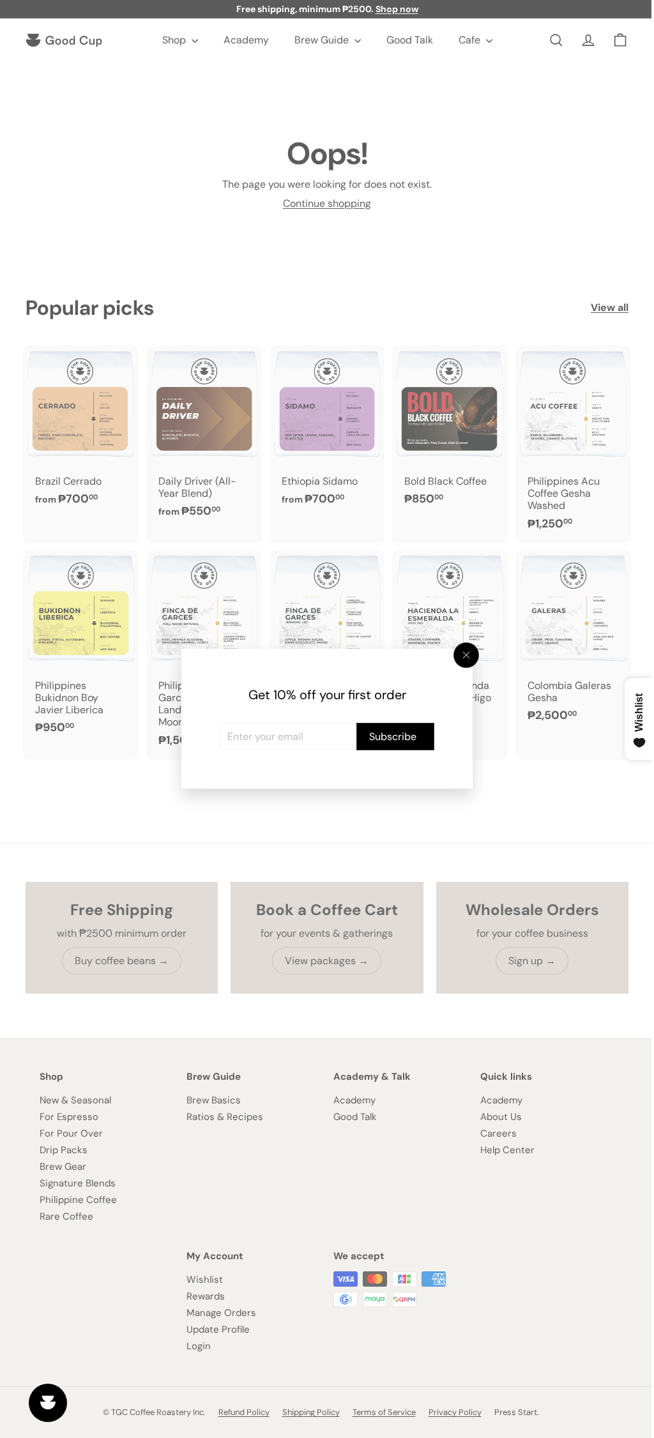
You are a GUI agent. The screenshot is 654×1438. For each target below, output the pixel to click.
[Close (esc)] (462, 655)
